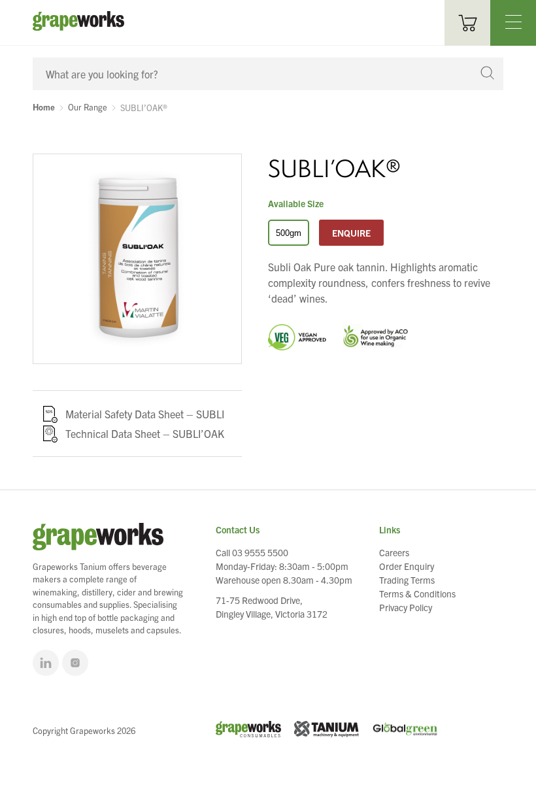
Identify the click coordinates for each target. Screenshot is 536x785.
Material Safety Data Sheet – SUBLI (144, 413)
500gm (288, 233)
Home (44, 107)
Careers (394, 552)
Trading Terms (407, 580)
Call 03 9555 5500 (252, 552)
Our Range (87, 107)
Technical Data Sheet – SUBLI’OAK (144, 433)
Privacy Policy (405, 607)
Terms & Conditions (417, 593)
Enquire (351, 233)
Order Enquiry (406, 566)
